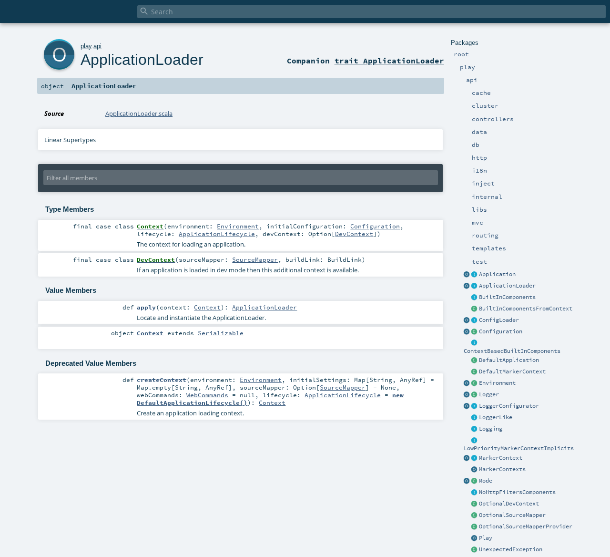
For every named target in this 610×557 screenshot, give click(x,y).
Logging (490, 428)
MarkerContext (500, 457)
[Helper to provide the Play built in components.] (474, 297)
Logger (489, 394)
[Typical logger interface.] (474, 418)
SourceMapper (255, 259)
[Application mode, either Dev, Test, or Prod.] (474, 481)
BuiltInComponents (507, 297)
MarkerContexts (502, 469)
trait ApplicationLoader (389, 60)
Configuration (500, 331)
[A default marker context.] (474, 372)
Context (207, 307)
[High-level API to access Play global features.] (474, 538)
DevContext (354, 233)
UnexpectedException (510, 549)
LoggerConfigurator (509, 405)
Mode (485, 480)
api (97, 46)
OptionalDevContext (509, 503)
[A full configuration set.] (474, 332)
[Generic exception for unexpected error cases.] (474, 550)
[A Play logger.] (474, 395)
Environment (497, 383)
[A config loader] (474, 320)
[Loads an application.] (474, 286)
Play (485, 538)
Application (497, 274)
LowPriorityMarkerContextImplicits (519, 448)
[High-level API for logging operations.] (467, 395)
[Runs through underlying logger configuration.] (474, 406)
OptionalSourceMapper (512, 515)
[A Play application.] (474, 274)
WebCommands (207, 395)
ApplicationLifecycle (217, 233)
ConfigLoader (499, 320)
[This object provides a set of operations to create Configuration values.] (467, 332)
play (86, 46)
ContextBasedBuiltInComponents (512, 351)
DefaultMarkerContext (512, 371)
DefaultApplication (509, 360)
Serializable (221, 333)
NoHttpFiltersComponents (517, 492)
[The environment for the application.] (474, 383)
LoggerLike (495, 417)
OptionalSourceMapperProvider (525, 526)
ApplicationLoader (507, 285)
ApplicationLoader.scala (139, 113)
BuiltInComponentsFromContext (525, 308)
